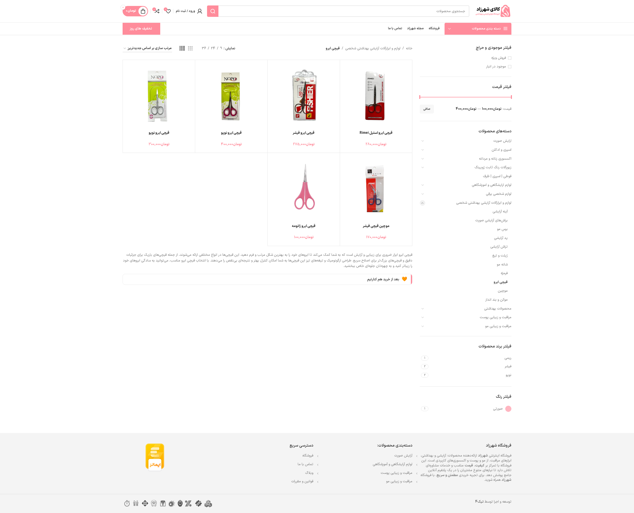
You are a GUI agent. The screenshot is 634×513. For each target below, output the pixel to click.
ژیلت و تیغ (500, 255)
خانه (409, 48)
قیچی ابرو (501, 282)
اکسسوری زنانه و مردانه (495, 158)
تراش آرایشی (499, 246)
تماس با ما (305, 464)
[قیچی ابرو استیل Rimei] (376, 96)
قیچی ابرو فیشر (304, 133)
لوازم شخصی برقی (498, 194)
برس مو (502, 229)
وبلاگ (309, 473)
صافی (426, 109)
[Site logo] (492, 11)
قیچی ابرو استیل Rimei (376, 133)
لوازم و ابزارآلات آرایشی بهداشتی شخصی (483, 202)
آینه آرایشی (500, 211)
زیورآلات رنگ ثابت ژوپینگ (493, 167)
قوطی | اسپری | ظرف (497, 176)
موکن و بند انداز (496, 299)
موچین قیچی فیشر (376, 226)
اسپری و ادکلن (501, 149)
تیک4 (479, 501)
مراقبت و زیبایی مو (498, 326)
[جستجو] (212, 11)
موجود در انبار (496, 66)
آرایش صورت (403, 455)
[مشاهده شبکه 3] (190, 48)
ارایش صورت (502, 140)
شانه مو (502, 264)
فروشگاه (307, 455)
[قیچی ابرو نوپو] (231, 96)
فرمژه (504, 273)
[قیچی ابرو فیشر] (303, 96)
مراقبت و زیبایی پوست (495, 317)
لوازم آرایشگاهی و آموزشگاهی (392, 464)
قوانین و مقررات (302, 481)
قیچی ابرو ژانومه (304, 226)
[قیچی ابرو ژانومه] (303, 189)
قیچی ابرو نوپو (231, 133)
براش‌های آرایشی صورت (491, 220)
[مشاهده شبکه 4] (182, 48)
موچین (503, 290)
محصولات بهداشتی (497, 308)
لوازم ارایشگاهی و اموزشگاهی (491, 185)
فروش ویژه (498, 58)
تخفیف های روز (141, 28)
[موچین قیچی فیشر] (376, 189)
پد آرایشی (501, 238)
